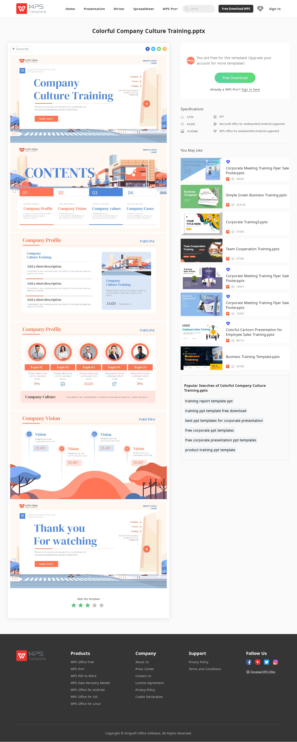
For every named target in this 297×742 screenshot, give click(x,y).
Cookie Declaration (149, 697)
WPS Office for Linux (86, 704)
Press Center (144, 669)
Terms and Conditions (205, 669)
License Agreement (149, 683)
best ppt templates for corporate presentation (224, 420)
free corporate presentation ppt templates (220, 440)
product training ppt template (210, 449)
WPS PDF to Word (83, 676)
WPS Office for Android (88, 690)
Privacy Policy (145, 690)
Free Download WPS (236, 9)
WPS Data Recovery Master (90, 683)
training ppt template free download (215, 410)
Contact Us (143, 676)
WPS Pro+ (78, 669)
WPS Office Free (82, 662)
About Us (142, 662)
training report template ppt (209, 401)
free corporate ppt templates (209, 430)
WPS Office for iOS (84, 697)
